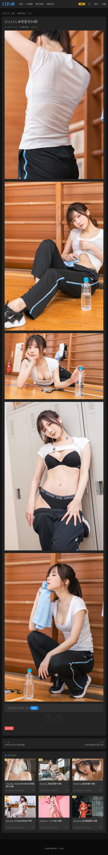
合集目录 (50, 4)
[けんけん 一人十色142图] (54, 807)
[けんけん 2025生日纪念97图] (20, 807)
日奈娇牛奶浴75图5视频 (15, 745)
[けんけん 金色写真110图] (87, 769)
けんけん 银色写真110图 (50, 783)
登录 (34, 708)
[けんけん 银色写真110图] (54, 769)
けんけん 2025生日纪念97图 (19, 821)
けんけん (9, 728)
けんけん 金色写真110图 (84, 783)
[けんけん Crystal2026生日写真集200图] (20, 769)
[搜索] (89, 4)
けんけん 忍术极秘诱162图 (85, 821)
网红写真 (39, 4)
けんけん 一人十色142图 (51, 821)
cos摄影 (29, 4)
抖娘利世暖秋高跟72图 (94, 745)
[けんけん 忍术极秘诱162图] (87, 807)
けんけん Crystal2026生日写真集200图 (20, 785)
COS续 (8, 4)
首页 (21, 4)
